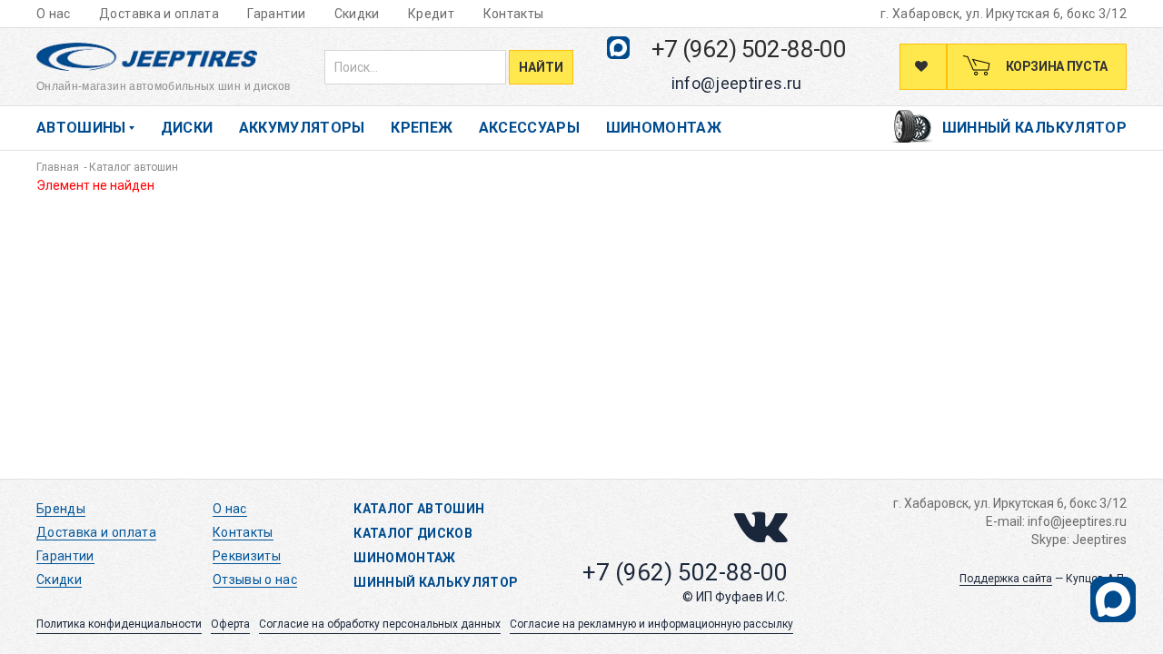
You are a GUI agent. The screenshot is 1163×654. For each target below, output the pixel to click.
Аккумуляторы (302, 127)
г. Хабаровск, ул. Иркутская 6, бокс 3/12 (1003, 13)
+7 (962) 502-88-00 (748, 49)
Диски (187, 127)
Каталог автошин (418, 508)
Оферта (230, 624)
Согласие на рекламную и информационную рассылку (651, 624)
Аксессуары (530, 127)
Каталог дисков (412, 533)
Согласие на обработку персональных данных (380, 624)
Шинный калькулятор (1034, 127)
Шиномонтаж (664, 127)
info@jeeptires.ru (736, 83)
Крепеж (421, 127)
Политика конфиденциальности (119, 624)
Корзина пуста (1055, 66)
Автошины (81, 127)
